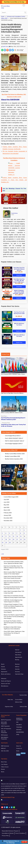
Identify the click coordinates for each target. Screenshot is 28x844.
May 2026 (6, 504)
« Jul (2, 554)
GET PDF (24, 841)
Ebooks (3, 769)
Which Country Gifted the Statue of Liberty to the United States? (13, 572)
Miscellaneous (4, 686)
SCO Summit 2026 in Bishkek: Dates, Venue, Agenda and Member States (14, 562)
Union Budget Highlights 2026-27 (14, 443)
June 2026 (6, 502)
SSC (17, 722)
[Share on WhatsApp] (2, 50)
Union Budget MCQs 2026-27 (13, 435)
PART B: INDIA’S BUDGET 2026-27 (14, 441)
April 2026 (6, 507)
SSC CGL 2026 (5, 750)
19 (9, 539)
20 (13, 539)
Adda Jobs (10, 699)
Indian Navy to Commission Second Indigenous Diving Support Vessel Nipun (14, 596)
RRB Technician (5, 746)
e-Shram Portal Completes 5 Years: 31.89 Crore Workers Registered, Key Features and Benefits (14, 606)
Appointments (18, 657)
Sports (2, 664)
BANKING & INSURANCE (19, 719)
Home (2, 16)
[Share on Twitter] (13, 50)
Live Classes (4, 764)
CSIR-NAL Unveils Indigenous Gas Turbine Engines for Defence (13, 600)
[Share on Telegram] (5, 50)
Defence (17, 666)
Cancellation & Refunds (8, 833)
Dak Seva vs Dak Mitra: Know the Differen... (12, 393)
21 (17, 539)
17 (2, 539)
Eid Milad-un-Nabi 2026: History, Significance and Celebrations (12, 627)
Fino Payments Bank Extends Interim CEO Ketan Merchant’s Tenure (13, 587)
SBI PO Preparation (6, 719)
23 (24, 539)
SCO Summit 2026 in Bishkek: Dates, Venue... (13, 374)
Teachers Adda (23, 695)
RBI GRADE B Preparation (4, 738)
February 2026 (8, 512)
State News (18, 654)
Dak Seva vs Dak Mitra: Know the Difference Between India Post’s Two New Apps (13, 567)
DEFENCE (18, 729)
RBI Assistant (4, 735)
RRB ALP (3, 748)
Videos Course (4, 766)
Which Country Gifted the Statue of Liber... (12, 412)
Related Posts (5, 354)
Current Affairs (18, 699)
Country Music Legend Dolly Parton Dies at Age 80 (13, 611)
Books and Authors (6, 674)
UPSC (17, 734)
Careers (20, 754)
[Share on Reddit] (7, 50)
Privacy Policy (5, 835)
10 (2, 536)
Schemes (3, 669)
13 (13, 536)
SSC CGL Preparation (4, 731)
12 (9, 536)
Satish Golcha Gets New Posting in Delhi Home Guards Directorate (13, 577)
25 (6, 542)
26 (10, 542)
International (18, 652)
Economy (17, 671)
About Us (18, 746)
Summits (17, 669)
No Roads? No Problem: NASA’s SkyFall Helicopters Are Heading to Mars (13, 622)
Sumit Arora (5, 46)
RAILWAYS (19, 724)
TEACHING (19, 727)
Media (17, 750)
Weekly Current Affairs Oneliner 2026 (15, 453)
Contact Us (19, 748)
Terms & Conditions (20, 833)
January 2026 (7, 515)
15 (20, 536)
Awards (3, 666)
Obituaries (3, 678)
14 (17, 536)
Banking (17, 659)
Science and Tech (5, 683)
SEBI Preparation (5, 726)
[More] (24, 5)
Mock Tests (4, 761)
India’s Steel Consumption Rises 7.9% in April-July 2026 (14, 592)
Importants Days (19, 674)
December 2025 (8, 518)
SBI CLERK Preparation (4, 723)
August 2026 (11, 497)
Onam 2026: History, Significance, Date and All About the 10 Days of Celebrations (14, 633)
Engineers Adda (9, 706)
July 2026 (6, 499)
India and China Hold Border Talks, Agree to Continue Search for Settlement (13, 582)
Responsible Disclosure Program (10, 831)
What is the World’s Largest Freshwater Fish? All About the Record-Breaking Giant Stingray (14, 616)
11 (5, 536)
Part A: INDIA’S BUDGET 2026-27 (14, 438)
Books (2, 771)
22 (21, 539)
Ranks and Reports (6, 681)
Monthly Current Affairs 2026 (12, 456)
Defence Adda (18, 702)
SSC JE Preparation (6, 728)
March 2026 (7, 510)
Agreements (4, 671)
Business (17, 664)
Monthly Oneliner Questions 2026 (14, 459)
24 (2, 542)
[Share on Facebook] (10, 50)
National (17, 649)
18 (6, 539)
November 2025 (8, 520)
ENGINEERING (20, 732)
